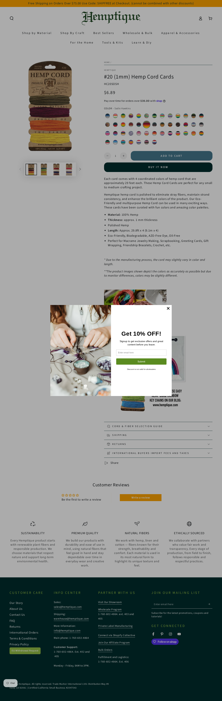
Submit (141, 361)
